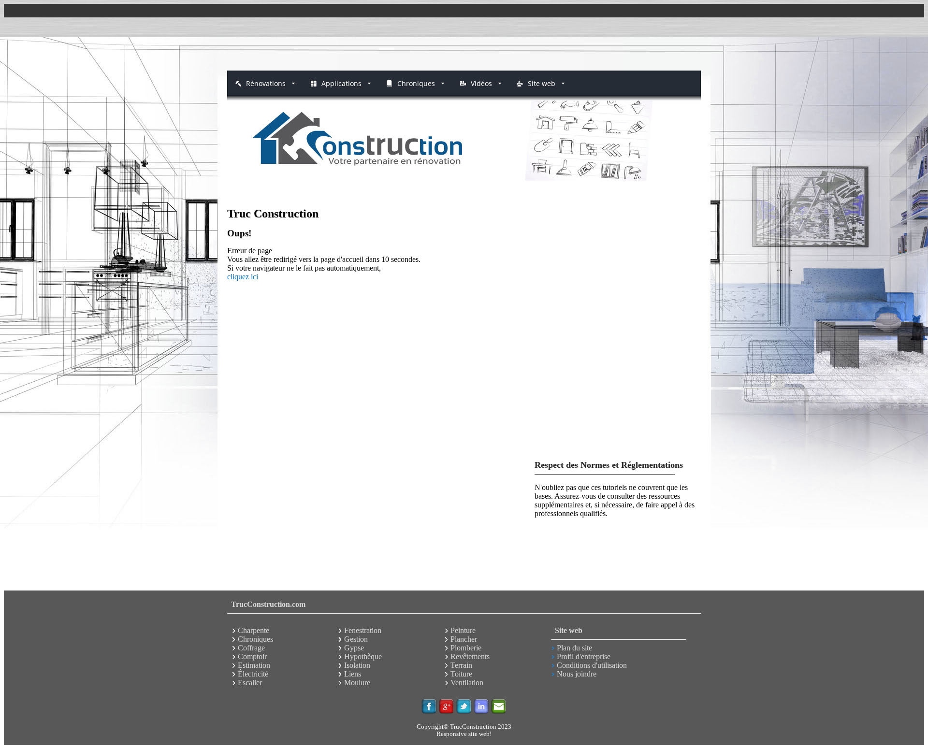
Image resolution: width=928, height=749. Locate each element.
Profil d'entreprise (583, 656)
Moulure (357, 682)
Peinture (463, 630)
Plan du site (574, 648)
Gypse (354, 648)
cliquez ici (242, 277)
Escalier (250, 682)
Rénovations (266, 83)
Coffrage (251, 648)
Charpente (253, 630)
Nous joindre (576, 674)
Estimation (254, 665)
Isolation (357, 665)
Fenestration (362, 630)
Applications (341, 83)
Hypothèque (363, 656)
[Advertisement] (464, 44)
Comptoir (252, 656)
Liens (352, 674)
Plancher (463, 639)
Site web (541, 83)
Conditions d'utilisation (592, 665)
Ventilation (466, 682)
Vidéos (481, 83)
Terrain (461, 665)
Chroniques (416, 83)
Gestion (356, 639)
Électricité (253, 674)
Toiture (461, 674)
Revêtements (470, 656)
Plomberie (465, 648)
